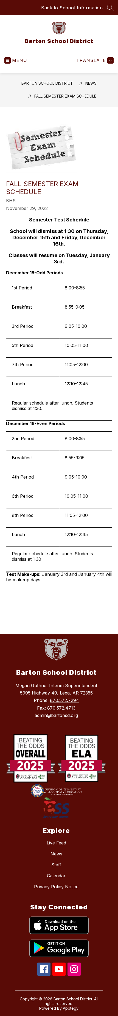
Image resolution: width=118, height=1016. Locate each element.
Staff (56, 864)
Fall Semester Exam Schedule (65, 96)
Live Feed (56, 843)
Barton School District (47, 83)
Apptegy (70, 1008)
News (91, 83)
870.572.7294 (64, 700)
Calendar (56, 875)
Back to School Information (72, 7)
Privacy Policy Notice (56, 886)
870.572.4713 (61, 708)
